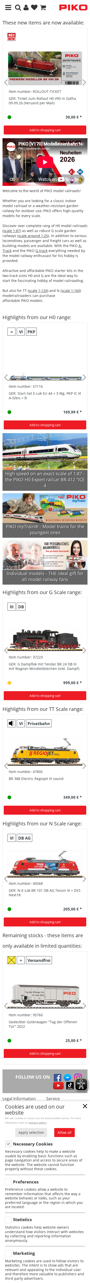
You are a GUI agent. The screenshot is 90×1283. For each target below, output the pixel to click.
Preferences (25, 1182)
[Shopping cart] (43, 7)
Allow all (65, 1132)
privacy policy (37, 1122)
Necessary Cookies (32, 1144)
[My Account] (26, 7)
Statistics (22, 1219)
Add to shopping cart (45, 130)
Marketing (24, 1253)
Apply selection (31, 1132)
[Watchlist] (34, 7)
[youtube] (58, 1085)
